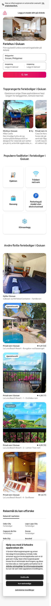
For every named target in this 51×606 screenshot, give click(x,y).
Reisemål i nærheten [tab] (11, 516)
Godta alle (24, 577)
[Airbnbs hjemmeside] (5, 13)
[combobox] (24, 58)
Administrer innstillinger (24, 590)
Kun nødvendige (24, 583)
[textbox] (14, 67)
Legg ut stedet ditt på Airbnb (31, 13)
